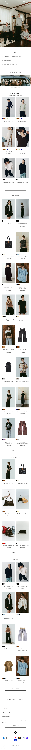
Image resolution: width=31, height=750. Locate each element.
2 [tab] (7, 48)
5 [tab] (14, 48)
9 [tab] (23, 48)
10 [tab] (25, 48)
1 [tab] (5, 48)
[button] (27, 2)
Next (28, 82)
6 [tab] (16, 48)
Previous (3, 82)
